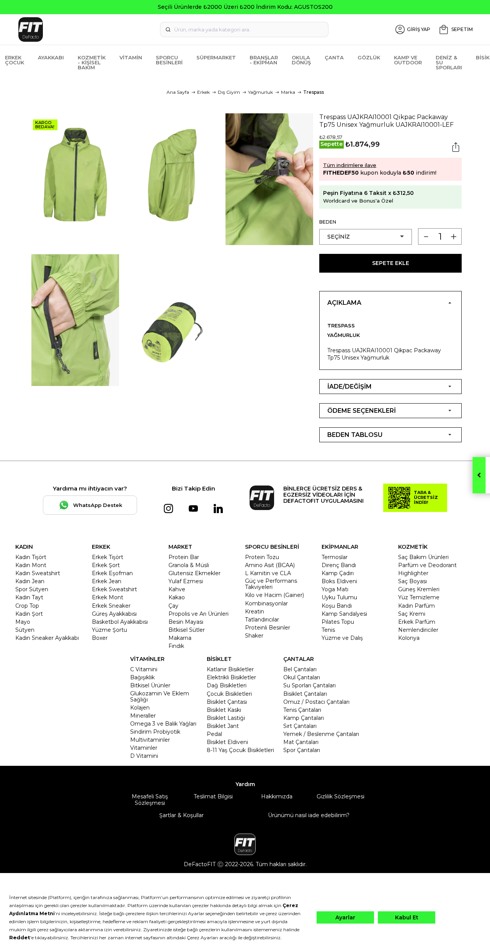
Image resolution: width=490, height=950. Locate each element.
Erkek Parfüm (416, 621)
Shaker (254, 635)
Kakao (176, 597)
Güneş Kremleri (418, 589)
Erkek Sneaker (111, 605)
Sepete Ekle (390, 263)
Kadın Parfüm (416, 605)
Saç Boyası (412, 581)
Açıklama (344, 302)
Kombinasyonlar (266, 603)
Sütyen (24, 629)
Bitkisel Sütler (186, 629)
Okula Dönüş (301, 59)
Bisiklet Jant (223, 726)
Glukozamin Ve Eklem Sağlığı (159, 696)
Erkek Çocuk (14, 59)
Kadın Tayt (29, 597)
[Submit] (168, 29)
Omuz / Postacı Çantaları (316, 701)
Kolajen (140, 707)
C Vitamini (143, 669)
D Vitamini (144, 755)
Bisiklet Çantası (227, 701)
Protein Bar (183, 557)
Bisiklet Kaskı (224, 709)
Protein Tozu (262, 557)
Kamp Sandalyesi (344, 613)
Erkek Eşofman (112, 573)
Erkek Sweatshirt (114, 589)
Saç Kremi (411, 613)
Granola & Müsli (188, 565)
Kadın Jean (29, 581)
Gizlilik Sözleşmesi (340, 796)
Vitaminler (143, 747)
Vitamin (130, 57)
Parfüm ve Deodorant (427, 565)
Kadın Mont (30, 565)
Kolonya (409, 637)
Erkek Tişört (107, 557)
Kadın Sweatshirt (37, 573)
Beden (327, 222)
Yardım (245, 784)
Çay (173, 605)
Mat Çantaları (300, 742)
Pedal (214, 734)
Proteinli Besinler (267, 627)
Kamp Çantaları (303, 718)
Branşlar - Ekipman (264, 59)
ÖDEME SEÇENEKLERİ (361, 410)
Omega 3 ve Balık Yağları (163, 723)
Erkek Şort (106, 565)
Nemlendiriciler (418, 629)
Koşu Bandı (337, 605)
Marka (288, 92)
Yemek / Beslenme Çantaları (321, 734)
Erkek (203, 92)
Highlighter (413, 573)
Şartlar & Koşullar (181, 815)
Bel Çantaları (300, 669)
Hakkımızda (276, 796)
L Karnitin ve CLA (268, 573)
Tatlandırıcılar (262, 619)
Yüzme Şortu (109, 629)
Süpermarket (216, 57)
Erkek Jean (106, 581)
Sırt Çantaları (300, 726)
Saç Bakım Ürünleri (423, 557)
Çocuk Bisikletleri (229, 693)
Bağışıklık (142, 677)
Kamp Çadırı (338, 573)
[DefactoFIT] (87, 29)
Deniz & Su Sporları (449, 62)
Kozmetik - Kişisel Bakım (92, 62)
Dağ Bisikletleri (227, 685)
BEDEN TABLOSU (354, 434)
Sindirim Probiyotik (155, 731)
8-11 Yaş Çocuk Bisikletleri (240, 750)
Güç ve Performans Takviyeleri (271, 583)
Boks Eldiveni (339, 581)
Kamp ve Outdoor (408, 59)
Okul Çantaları (301, 677)
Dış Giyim (229, 92)
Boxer (100, 637)
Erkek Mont (107, 597)
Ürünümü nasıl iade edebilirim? (309, 815)
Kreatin (254, 611)
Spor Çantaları (301, 750)
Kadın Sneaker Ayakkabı (47, 637)
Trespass (313, 92)
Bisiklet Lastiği (226, 718)
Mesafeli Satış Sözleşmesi (150, 799)
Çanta (334, 57)
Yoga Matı (335, 589)
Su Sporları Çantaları (309, 685)
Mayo (22, 621)
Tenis (328, 629)
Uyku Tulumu (339, 597)
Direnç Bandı (339, 565)
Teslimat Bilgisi (213, 796)
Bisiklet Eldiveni (227, 742)
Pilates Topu (338, 621)
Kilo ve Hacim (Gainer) (274, 595)
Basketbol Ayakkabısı (120, 621)
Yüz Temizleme (418, 597)
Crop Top (27, 605)
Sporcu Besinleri (169, 59)
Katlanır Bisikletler (230, 669)
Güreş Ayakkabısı (114, 613)
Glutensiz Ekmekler (194, 573)
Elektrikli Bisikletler (231, 677)
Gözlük (369, 57)
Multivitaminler (150, 739)
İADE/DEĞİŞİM (349, 386)
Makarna (179, 637)
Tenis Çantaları (302, 709)
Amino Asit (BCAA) (270, 565)
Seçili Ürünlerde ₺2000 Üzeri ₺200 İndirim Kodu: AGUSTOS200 (245, 6)
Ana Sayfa (178, 92)
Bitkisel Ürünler (150, 685)
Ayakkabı (51, 57)
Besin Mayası (185, 621)
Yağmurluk (260, 92)
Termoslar (335, 557)
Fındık (176, 646)
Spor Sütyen (31, 589)
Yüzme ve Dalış (342, 637)
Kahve (176, 589)
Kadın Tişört (30, 557)
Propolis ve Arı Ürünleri (198, 613)
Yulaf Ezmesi (185, 581)
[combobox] (244, 29)
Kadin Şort (29, 613)
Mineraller (143, 715)
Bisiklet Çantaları (305, 693)
